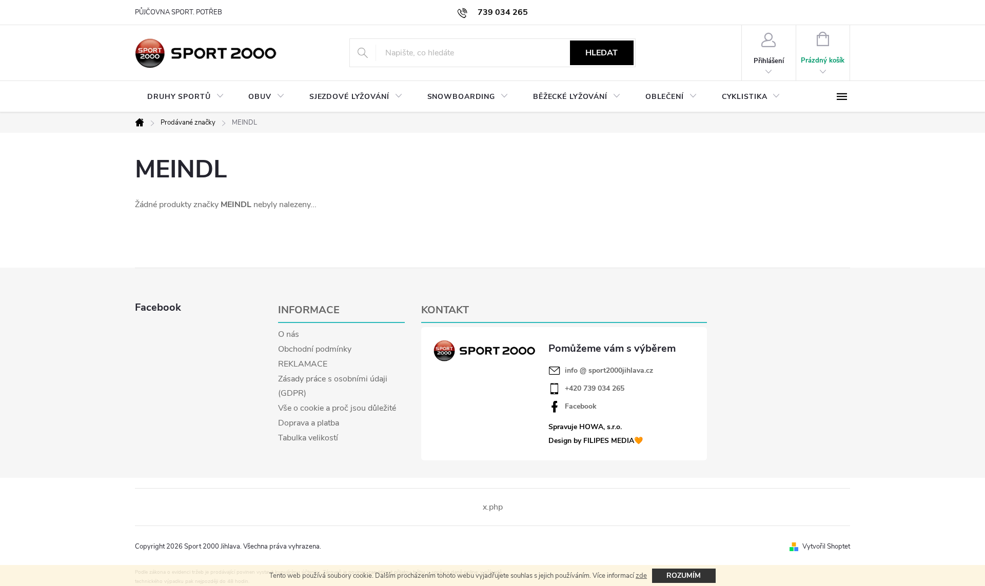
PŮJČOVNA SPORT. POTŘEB (178, 12)
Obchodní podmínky (314, 349)
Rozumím (683, 575)
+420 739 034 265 (594, 389)
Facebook (581, 406)
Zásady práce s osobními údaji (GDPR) (332, 386)
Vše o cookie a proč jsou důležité (337, 408)
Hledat (601, 52)
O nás (288, 334)
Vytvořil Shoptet (826, 546)
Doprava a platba (308, 423)
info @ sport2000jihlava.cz (609, 371)
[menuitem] (185, 97)
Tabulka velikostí (308, 437)
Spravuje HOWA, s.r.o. (585, 427)
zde (641, 575)
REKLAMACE (302, 364)
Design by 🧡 (595, 441)
